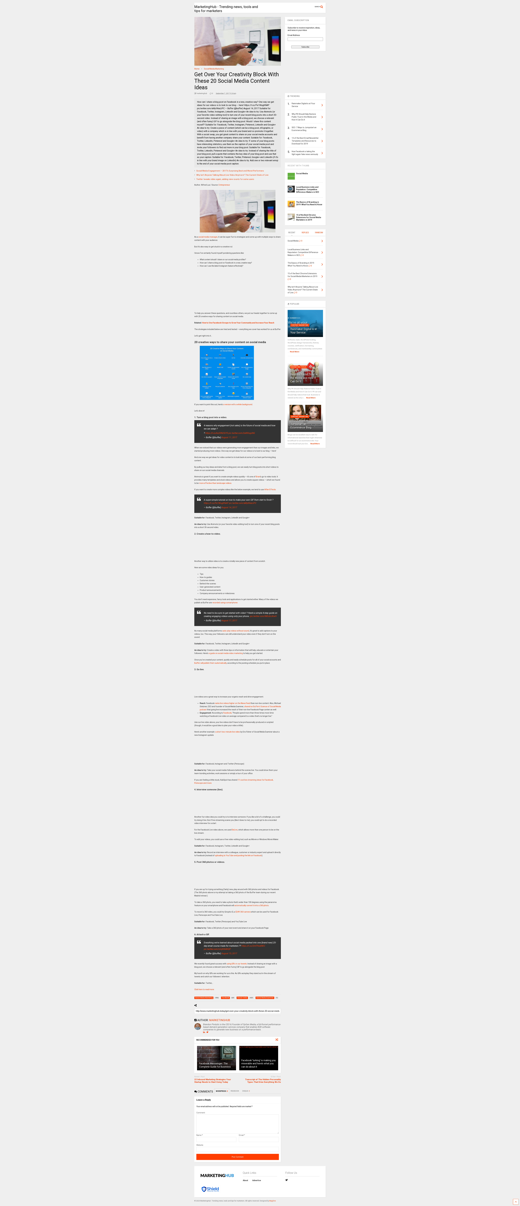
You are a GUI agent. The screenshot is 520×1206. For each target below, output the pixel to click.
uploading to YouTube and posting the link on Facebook (238, 855)
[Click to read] (216, 1058)
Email (242, 1135)
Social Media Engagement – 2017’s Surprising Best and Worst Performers (230, 171)
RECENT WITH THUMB (298, 166)
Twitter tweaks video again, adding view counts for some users (225, 179)
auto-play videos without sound (235, 631)
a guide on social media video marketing (226, 653)
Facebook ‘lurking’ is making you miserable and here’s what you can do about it (258, 1063)
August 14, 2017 (229, 507)
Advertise (256, 1180)
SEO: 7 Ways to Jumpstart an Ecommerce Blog (300, 424)
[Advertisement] (237, 291)
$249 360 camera (243, 912)
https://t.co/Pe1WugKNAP (216, 503)
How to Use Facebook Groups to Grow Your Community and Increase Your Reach (238, 323)
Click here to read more (204, 989)
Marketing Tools (298, 367)
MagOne (272, 1201)
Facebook (227, 713)
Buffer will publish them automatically (210, 663)
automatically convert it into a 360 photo (251, 905)
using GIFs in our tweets (237, 964)
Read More (294, 352)
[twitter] (286, 1180)
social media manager (208, 237)
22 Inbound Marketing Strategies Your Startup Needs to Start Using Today (212, 1080)
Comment (200, 1113)
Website (199, 1145)
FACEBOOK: (235, 1091)
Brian (258, 477)
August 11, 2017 (229, 437)
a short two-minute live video (227, 732)
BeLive (235, 830)
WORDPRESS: (222, 1091)
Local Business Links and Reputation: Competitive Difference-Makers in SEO (307, 189)
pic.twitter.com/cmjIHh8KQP (217, 949)
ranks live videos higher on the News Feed (232, 703)
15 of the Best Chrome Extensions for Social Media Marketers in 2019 (308, 217)
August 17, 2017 (229, 620)
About (245, 1180)
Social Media (302, 173)
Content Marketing (299, 325)
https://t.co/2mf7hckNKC (253, 946)
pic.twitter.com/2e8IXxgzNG (241, 433)
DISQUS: (246, 1091)
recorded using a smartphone (225, 603)
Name (199, 1135)
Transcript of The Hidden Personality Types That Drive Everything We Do (263, 1080)
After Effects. (270, 489)
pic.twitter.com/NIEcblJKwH (263, 616)
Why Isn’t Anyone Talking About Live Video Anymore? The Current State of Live (232, 175)
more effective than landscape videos (215, 483)
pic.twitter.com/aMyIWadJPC (242, 503)
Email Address (294, 35)
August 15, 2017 (229, 953)
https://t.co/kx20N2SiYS (216, 433)
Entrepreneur (224, 185)
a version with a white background (237, 404)
